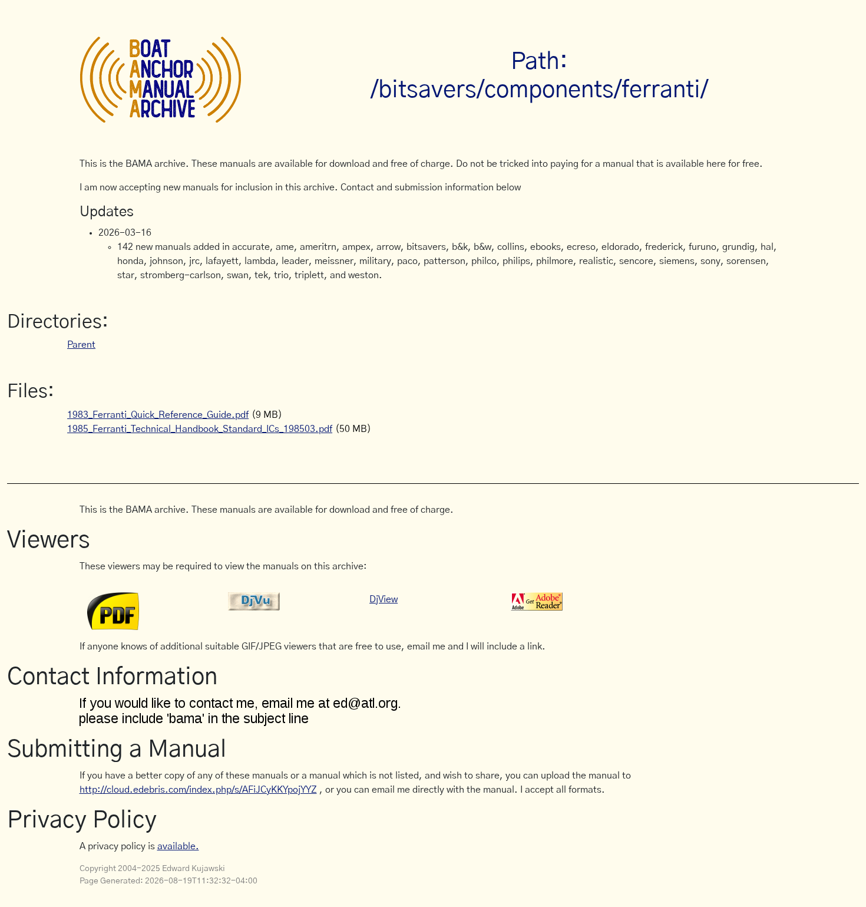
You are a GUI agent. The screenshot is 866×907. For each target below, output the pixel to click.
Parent (81, 344)
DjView (383, 599)
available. (178, 846)
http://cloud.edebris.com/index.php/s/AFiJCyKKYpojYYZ (198, 789)
